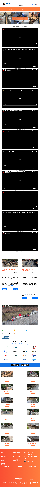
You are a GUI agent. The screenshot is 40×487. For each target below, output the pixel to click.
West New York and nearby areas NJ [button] (32, 478)
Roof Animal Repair (16, 453)
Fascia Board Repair (16, 457)
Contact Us (21, 9)
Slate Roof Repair (27, 8)
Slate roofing (3, 457)
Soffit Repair (15, 455)
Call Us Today (13, 337)
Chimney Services (6, 9)
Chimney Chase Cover (16, 459)
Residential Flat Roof (16, 452)
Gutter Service (3, 456)
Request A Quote (15, 289)
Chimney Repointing (16, 456)
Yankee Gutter (17, 9)
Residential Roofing (15, 8)
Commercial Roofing (9, 8)
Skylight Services (32, 8)
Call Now (5, 289)
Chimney (2, 459)
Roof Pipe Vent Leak (16, 460)
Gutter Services (11, 9)
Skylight (2, 460)
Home (4, 8)
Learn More (7, 381)
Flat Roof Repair (21, 8)
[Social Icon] (15, 347)
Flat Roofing (3, 463)
